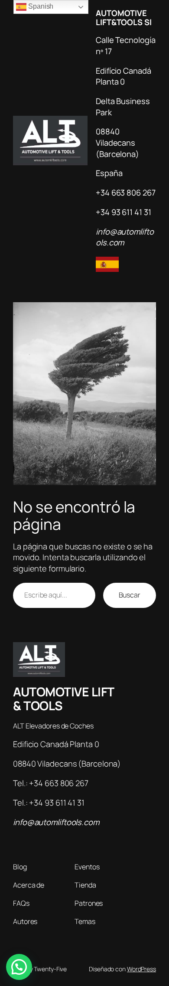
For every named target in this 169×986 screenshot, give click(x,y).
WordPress (141, 969)
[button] (19, 967)
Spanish (39, 6)
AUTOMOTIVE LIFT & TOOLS (63, 698)
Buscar (129, 595)
